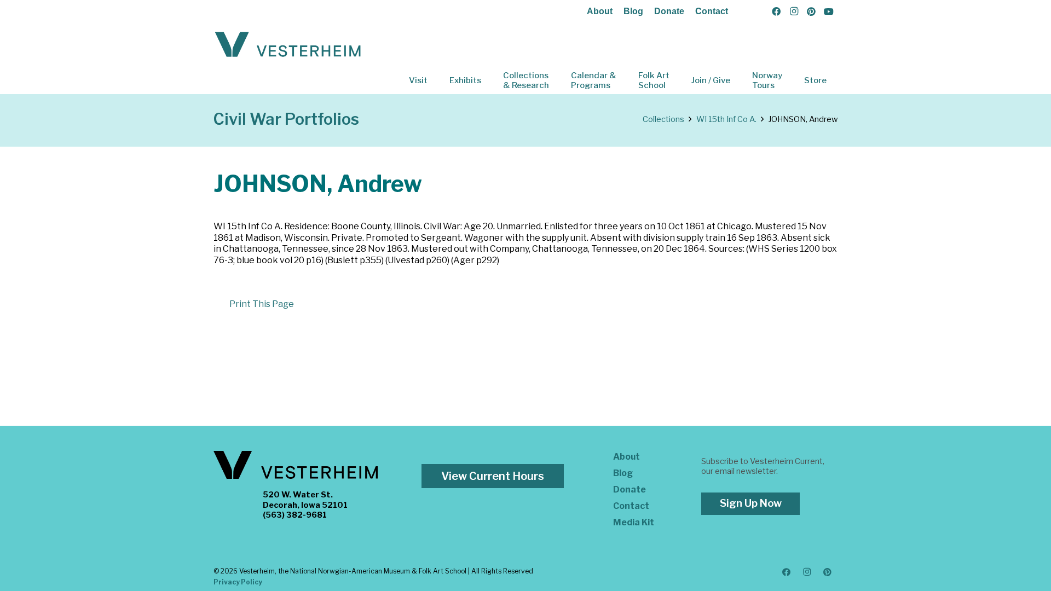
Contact (711, 11)
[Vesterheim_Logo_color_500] (287, 45)
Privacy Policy (237, 582)
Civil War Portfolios (286, 119)
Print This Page (261, 304)
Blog (633, 11)
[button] (435, 80)
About (600, 11)
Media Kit (633, 522)
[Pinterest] (811, 11)
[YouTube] (829, 11)
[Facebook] (776, 11)
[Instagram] (793, 11)
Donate (669, 11)
